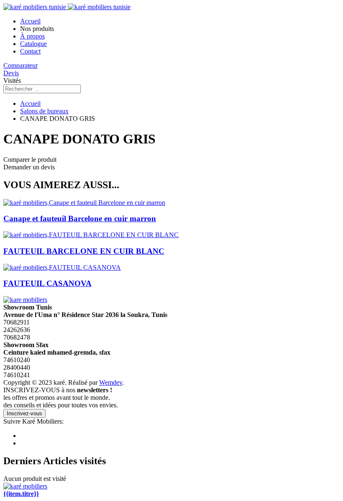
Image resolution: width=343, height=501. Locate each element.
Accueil (30, 21)
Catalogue (33, 43)
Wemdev (110, 382)
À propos (32, 36)
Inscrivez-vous (24, 413)
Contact (30, 51)
